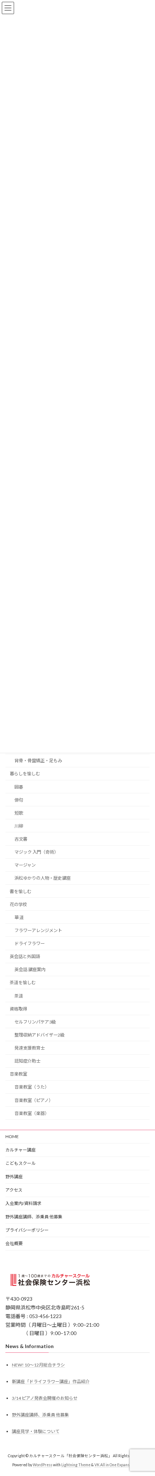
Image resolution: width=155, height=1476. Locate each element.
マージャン (25, 865)
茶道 (18, 995)
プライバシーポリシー (27, 1230)
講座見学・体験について (35, 1431)
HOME (12, 1136)
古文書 (20, 839)
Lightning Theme (75, 1465)
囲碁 (18, 786)
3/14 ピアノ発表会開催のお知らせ (45, 1398)
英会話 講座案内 (29, 969)
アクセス (13, 1190)
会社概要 (14, 1243)
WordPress (42, 1465)
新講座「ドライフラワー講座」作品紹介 (51, 1381)
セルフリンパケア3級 (35, 1021)
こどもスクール (20, 1163)
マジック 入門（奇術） (36, 852)
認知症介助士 (27, 1061)
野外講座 (14, 1176)
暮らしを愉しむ (25, 773)
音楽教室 (18, 1074)
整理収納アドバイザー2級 (39, 1034)
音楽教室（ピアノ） (33, 1100)
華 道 (19, 917)
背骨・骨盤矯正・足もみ (38, 760)
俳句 (18, 799)
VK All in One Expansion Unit (118, 1465)
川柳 (18, 825)
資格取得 (18, 1008)
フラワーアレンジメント (38, 930)
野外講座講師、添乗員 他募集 (33, 1216)
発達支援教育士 (29, 1048)
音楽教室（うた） (32, 1087)
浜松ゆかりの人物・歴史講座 (42, 878)
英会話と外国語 (25, 956)
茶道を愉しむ (23, 982)
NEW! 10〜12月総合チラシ (38, 1364)
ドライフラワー (29, 943)
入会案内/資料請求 (23, 1203)
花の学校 (18, 904)
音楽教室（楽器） (31, 1113)
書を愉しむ (20, 891)
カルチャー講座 (20, 1150)
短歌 (18, 812)
